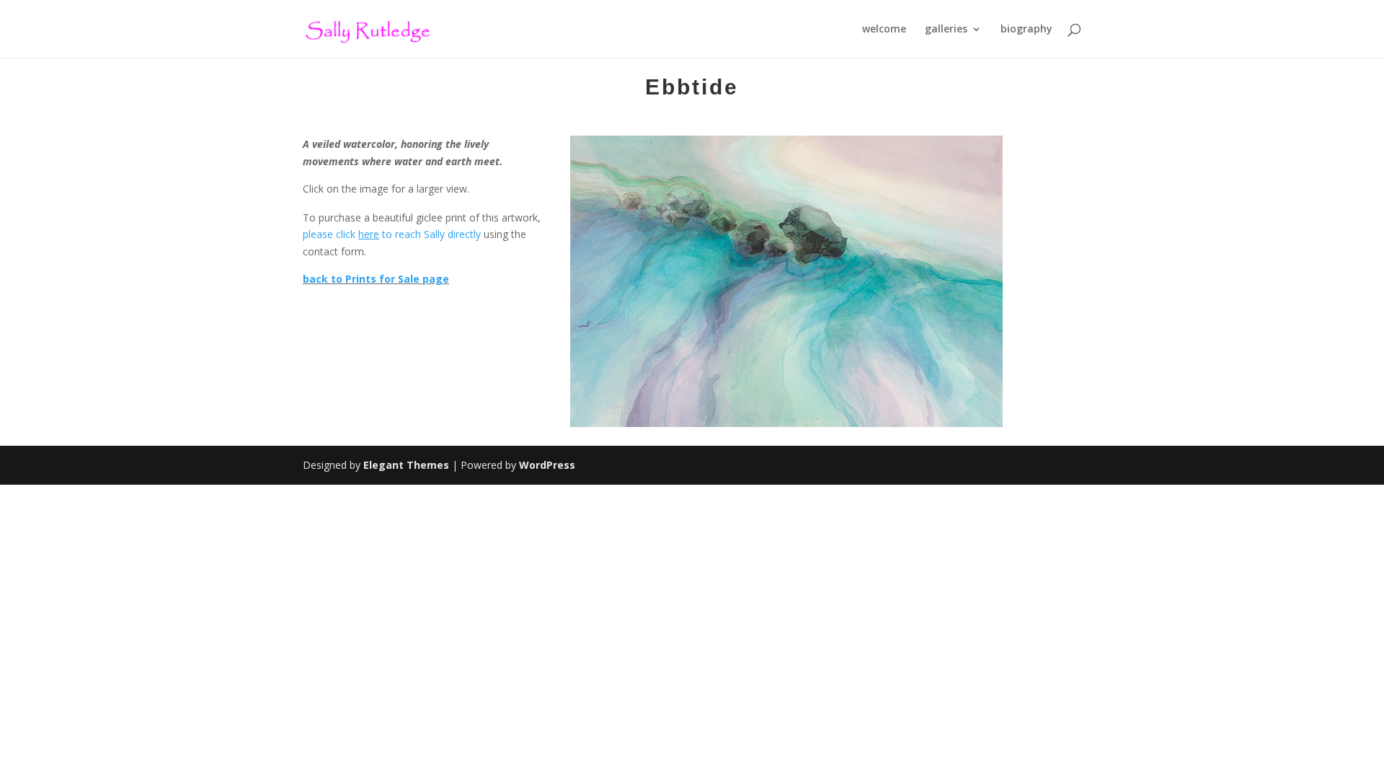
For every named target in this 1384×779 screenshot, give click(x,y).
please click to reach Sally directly (392, 234)
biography (1026, 29)
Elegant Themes (406, 465)
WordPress (547, 465)
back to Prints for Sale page (376, 279)
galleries (946, 29)
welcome (884, 29)
